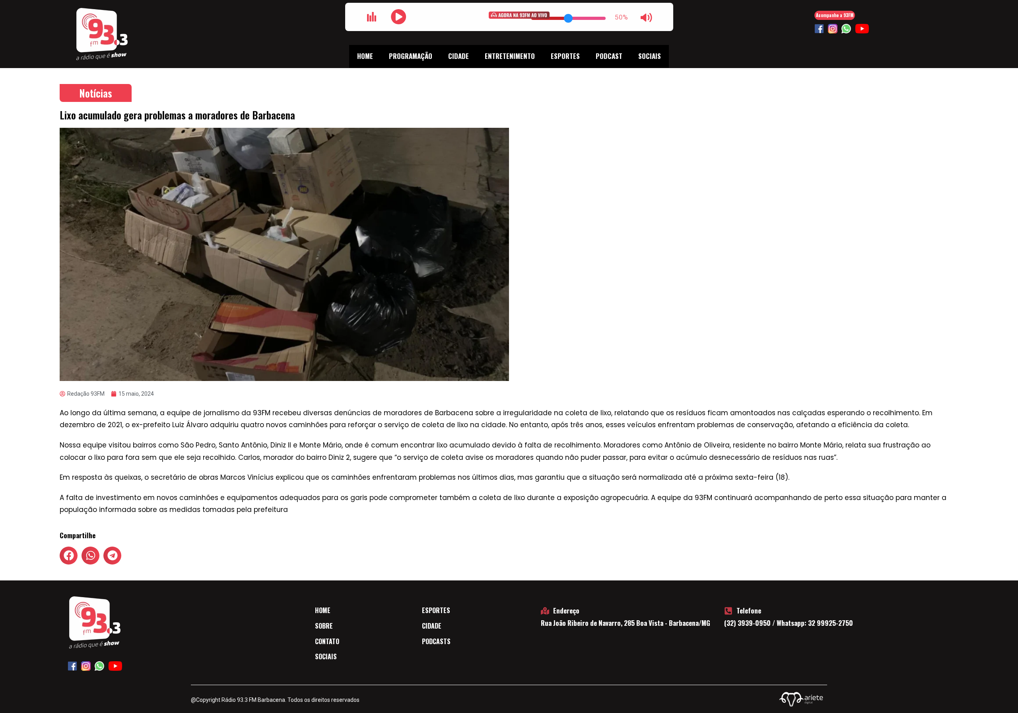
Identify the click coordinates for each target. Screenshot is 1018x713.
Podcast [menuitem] (609, 56)
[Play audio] (399, 16)
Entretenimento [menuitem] (510, 56)
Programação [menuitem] (410, 56)
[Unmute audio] (646, 17)
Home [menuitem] (365, 56)
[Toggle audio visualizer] (372, 16)
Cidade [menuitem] (458, 56)
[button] (69, 556)
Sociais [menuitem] (649, 56)
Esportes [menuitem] (565, 56)
